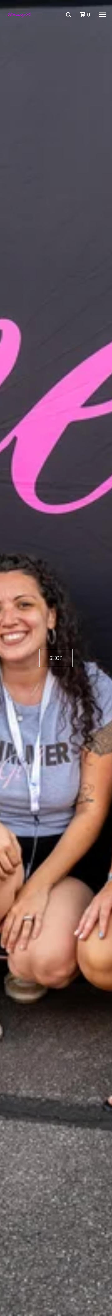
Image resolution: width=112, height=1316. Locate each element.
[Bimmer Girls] (19, 14)
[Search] (68, 15)
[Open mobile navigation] (102, 15)
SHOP (56, 658)
